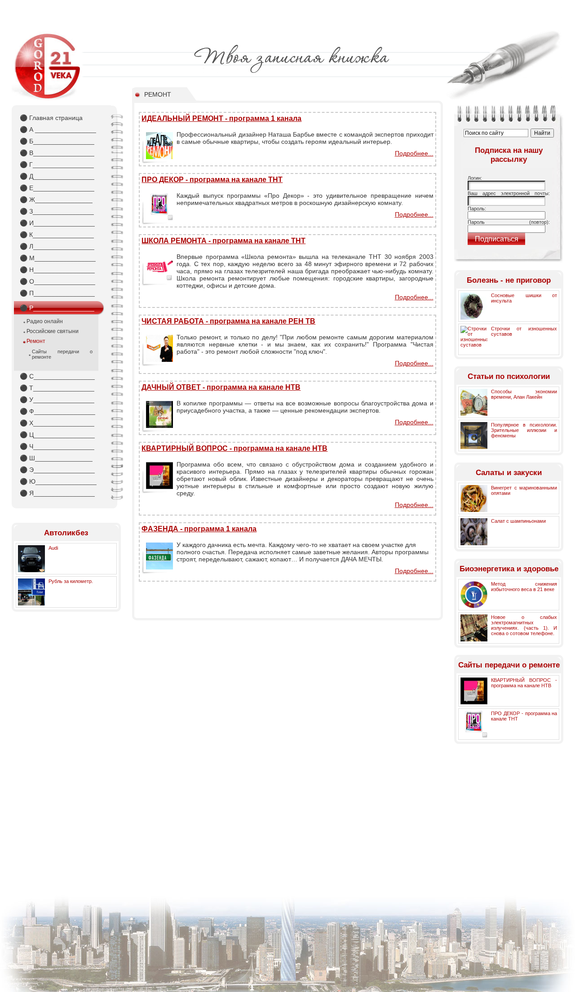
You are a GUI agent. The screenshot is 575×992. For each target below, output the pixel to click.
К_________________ (57, 234)
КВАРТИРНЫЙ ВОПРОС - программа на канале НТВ (234, 448)
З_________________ (57, 211)
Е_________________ (57, 187)
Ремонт (36, 341)
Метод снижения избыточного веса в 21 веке (524, 586)
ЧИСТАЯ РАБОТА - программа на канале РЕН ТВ (228, 321)
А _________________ (58, 129)
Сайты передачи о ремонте (62, 354)
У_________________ (57, 399)
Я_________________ (57, 493)
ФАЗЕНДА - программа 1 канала (199, 529)
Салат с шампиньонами (518, 521)
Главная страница (51, 117)
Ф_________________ (57, 411)
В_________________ (57, 152)
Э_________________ (57, 469)
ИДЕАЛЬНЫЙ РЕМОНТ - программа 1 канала (221, 118)
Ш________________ (56, 458)
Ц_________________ (57, 434)
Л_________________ (57, 246)
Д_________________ (57, 176)
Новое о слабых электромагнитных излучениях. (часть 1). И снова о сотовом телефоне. (524, 625)
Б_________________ (57, 141)
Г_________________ (57, 164)
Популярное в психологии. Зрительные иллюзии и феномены (524, 430)
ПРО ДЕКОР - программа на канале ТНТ (212, 179)
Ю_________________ (58, 481)
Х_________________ (57, 423)
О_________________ (57, 281)
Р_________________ (57, 307)
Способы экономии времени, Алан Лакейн (524, 394)
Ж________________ (56, 199)
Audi (53, 548)
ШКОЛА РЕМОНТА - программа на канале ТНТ (223, 241)
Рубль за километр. (71, 581)
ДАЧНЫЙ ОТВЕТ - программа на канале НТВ (221, 387)
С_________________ (57, 376)
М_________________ (58, 258)
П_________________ (57, 293)
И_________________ (57, 223)
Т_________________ (57, 387)
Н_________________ (57, 269)
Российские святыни (53, 331)
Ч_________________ (57, 446)
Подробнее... (414, 153)
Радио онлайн (45, 321)
